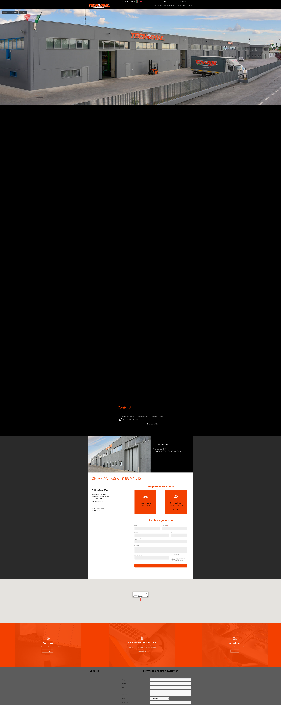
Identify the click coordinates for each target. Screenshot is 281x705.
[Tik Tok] (134, 1)
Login (166, 1)
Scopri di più (47, 651)
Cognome (165, 525)
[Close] (146, 593)
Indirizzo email (138, 555)
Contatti (183, 1)
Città (172, 532)
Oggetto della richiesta (140, 539)
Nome (136, 525)
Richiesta (137, 545)
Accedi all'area (142, 651)
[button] (140, 599)
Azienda (136, 532)
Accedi (235, 651)
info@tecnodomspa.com (99, 505)
